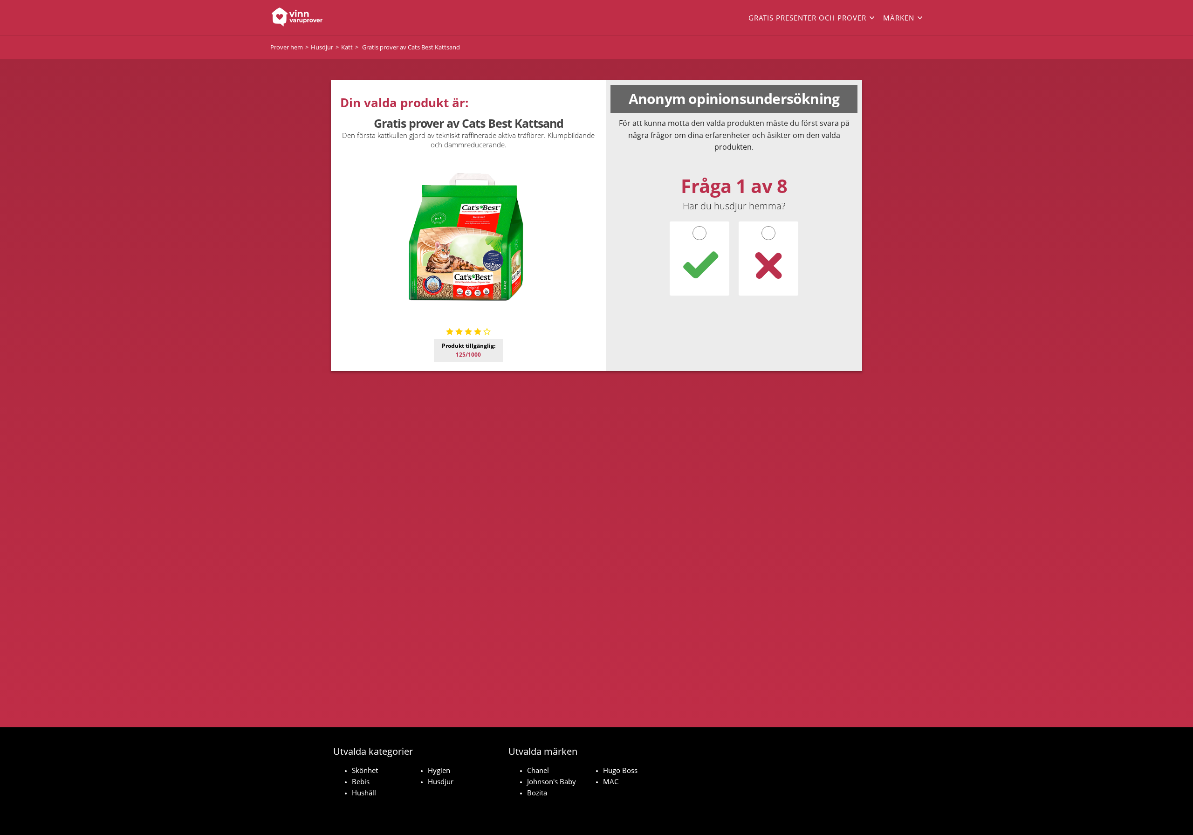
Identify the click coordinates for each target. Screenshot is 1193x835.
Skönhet (365, 770)
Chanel (538, 770)
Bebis (361, 781)
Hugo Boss (620, 770)
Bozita (537, 792)
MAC (610, 781)
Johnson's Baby (551, 781)
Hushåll (364, 792)
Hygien (439, 770)
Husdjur (440, 781)
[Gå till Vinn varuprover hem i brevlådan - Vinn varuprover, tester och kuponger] (335, 18)
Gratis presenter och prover (807, 17)
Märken (898, 17)
